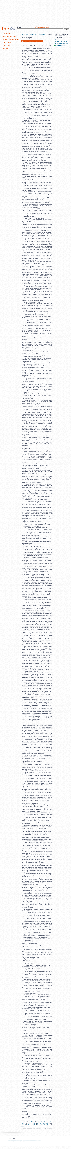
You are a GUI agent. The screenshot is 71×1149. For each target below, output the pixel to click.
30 (44, 1124)
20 (44, 1123)
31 (47, 1124)
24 (25, 1124)
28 (37, 1124)
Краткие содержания (9, 36)
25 (28, 1124)
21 (47, 1123)
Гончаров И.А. (42, 34)
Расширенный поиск (43, 27)
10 (44, 1121)
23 (22, 1124)
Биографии (6, 45)
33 (22, 1126)
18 (37, 1123)
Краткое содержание (61, 41)
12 (50, 1121)
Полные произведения (11, 39)
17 (34, 1123)
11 (47, 1121)
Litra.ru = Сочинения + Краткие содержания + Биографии (24, 1140)
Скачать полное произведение (32, 41)
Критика (5, 48)
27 (34, 1124)
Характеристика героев (61, 43)
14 (25, 1123)
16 (31, 1123)
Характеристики (8, 42)
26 (31, 1124)
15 (28, 1123)
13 (22, 1123)
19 (41, 1123)
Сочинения (6, 33)
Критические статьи (60, 45)
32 (50, 1124)
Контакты (26, 1142)
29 (41, 1124)
